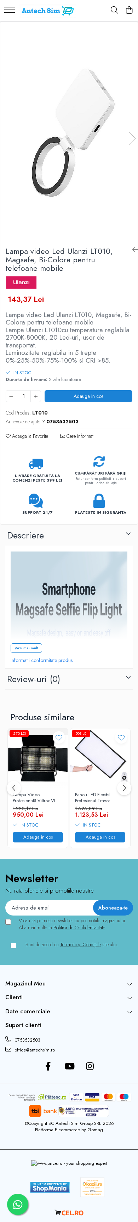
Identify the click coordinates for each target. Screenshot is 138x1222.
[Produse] (9, 10)
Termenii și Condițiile (80, 944)
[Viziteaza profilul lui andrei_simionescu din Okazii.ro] (92, 1187)
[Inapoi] (132, 250)
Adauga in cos (88, 396)
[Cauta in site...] (114, 10)
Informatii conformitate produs (42, 660)
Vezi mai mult (26, 648)
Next (132, 138)
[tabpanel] (69, 131)
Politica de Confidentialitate (79, 927)
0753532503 (26, 1040)
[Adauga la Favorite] (59, 737)
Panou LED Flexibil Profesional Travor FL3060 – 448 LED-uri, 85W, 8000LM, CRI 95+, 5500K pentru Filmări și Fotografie (100, 798)
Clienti (14, 997)
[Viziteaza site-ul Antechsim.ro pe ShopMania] (50, 1187)
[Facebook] (48, 1066)
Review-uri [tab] (33, 679)
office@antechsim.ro (34, 1050)
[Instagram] (90, 1066)
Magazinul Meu (25, 983)
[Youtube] (69, 1066)
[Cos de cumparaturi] (129, 10)
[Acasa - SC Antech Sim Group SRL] (47, 11)
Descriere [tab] (25, 535)
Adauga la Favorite (29, 436)
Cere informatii (80, 436)
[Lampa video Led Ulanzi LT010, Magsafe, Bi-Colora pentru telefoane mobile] (69, 131)
